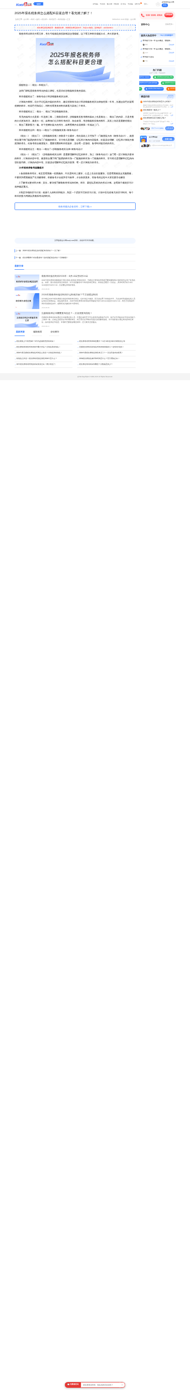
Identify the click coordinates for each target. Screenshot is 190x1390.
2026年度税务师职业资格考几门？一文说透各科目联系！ (101, 352)
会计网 (26, 19)
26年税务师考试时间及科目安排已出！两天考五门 (35, 364)
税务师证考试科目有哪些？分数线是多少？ (96, 364)
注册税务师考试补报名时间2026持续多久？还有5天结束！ (101, 347)
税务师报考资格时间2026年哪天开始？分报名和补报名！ (38, 347)
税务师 (39, 4)
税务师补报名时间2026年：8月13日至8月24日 (65, 276)
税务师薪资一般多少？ (152, 110)
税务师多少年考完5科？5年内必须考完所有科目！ (35, 341)
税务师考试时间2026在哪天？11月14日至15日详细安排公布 (102, 341)
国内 (38, 19)
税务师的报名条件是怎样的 (163, 77)
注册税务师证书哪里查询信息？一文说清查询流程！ (67, 313)
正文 (68, 19)
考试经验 (130, 4)
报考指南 (95, 4)
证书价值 (123, 4)
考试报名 (102, 4)
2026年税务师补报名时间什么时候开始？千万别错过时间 (70, 295)
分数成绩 (116, 4)
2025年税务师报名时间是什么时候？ (157, 102)
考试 (32, 19)
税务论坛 (137, 4)
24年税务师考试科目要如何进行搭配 (145, 83)
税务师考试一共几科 (142, 77)
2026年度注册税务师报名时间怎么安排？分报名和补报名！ (39, 352)
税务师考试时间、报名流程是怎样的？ (98, 1385)
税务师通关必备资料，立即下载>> (75, 207)
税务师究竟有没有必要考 (154, 88)
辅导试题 (109, 4)
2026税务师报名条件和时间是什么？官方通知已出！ (99, 358)
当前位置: (19, 19)
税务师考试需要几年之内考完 (172, 83)
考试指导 (52, 19)
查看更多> (169, 24)
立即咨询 (168, 14)
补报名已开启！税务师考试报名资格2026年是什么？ (36, 358)
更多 (145, 4)
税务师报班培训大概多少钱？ (154, 118)
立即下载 (168, 139)
